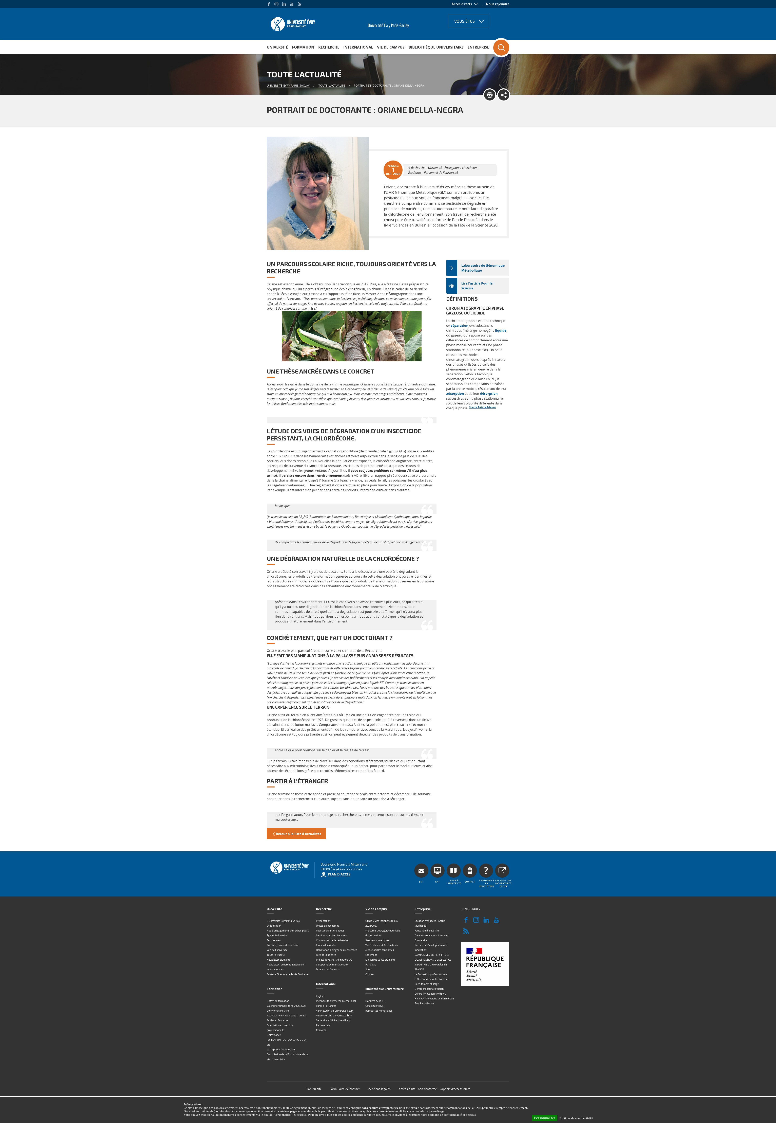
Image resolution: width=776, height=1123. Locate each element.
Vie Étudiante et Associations (381, 945)
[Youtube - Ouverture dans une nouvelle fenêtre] (292, 4)
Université (277, 47)
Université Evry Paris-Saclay (288, 85)
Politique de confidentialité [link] (576, 1118)
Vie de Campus (391, 47)
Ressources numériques (378, 1010)
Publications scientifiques (330, 930)
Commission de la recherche (332, 940)
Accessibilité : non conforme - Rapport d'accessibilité (434, 1089)
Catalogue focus (374, 1006)
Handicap (370, 964)
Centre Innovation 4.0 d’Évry (430, 993)
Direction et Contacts (328, 969)
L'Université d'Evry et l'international (336, 1001)
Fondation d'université (427, 930)
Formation (303, 47)
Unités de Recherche (327, 925)
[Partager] (503, 95)
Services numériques (377, 940)
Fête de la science (326, 955)
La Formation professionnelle (431, 974)
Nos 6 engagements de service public (288, 930)
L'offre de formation (278, 1001)
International (358, 47)
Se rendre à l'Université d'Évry (333, 1020)
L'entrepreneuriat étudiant (429, 989)
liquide (500, 330)
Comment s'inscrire (278, 1010)
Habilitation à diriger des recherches (336, 950)
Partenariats (323, 1025)
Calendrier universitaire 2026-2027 (286, 1006)
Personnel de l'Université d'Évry (334, 1015)
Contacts (321, 1030)
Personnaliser (544, 1118)
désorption (489, 393)
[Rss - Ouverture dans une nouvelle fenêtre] (299, 4)
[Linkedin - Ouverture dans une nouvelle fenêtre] (284, 4)
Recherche (328, 47)
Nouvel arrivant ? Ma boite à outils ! (286, 1015)
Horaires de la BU (375, 1001)
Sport (368, 969)
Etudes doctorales (326, 945)
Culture (369, 974)
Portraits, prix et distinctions (282, 945)
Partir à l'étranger (326, 1006)
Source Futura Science (482, 407)
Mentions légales (379, 1089)
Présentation (323, 921)
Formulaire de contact (345, 1089)
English (320, 996)
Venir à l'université (277, 950)
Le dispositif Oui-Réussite (281, 1049)
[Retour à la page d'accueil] (292, 23)
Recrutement (274, 940)
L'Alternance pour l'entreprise (431, 979)
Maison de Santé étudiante (380, 959)
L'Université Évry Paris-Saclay (283, 921)
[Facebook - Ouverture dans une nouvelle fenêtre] (269, 4)
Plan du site (314, 1089)
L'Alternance (274, 1035)
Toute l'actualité (331, 85)
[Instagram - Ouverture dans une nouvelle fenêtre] (276, 4)
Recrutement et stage (427, 984)
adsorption (455, 393)
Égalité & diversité (277, 935)
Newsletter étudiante (278, 959)
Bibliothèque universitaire (436, 47)
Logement (371, 955)
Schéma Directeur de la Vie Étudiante (288, 974)
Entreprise (478, 47)
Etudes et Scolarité (277, 1020)
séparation (459, 325)
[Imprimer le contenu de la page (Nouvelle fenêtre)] (489, 95)
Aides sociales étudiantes (379, 950)
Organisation (274, 925)
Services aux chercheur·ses (331, 935)
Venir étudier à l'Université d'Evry (334, 1010)
